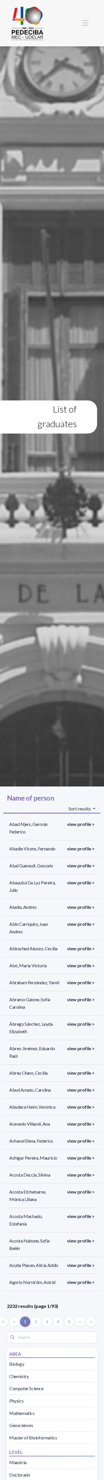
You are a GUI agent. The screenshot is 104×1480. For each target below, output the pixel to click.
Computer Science (26, 1388)
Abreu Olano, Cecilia (28, 1073)
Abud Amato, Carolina (30, 1090)
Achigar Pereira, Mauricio (33, 1157)
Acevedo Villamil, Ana (29, 1123)
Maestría (18, 1462)
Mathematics (22, 1413)
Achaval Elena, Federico (31, 1140)
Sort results (80, 808)
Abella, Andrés (22, 907)
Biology (16, 1364)
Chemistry (19, 1376)
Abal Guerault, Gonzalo (31, 865)
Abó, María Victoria (28, 965)
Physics (16, 1400)
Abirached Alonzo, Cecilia (33, 948)
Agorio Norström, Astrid (32, 1282)
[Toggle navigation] (85, 23)
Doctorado (19, 1474)
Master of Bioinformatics (33, 1437)
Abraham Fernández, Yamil (34, 982)
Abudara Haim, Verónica (32, 1106)
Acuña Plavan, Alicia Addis (33, 1265)
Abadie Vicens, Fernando (32, 848)
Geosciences (21, 1425)
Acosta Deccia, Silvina (29, 1174)
